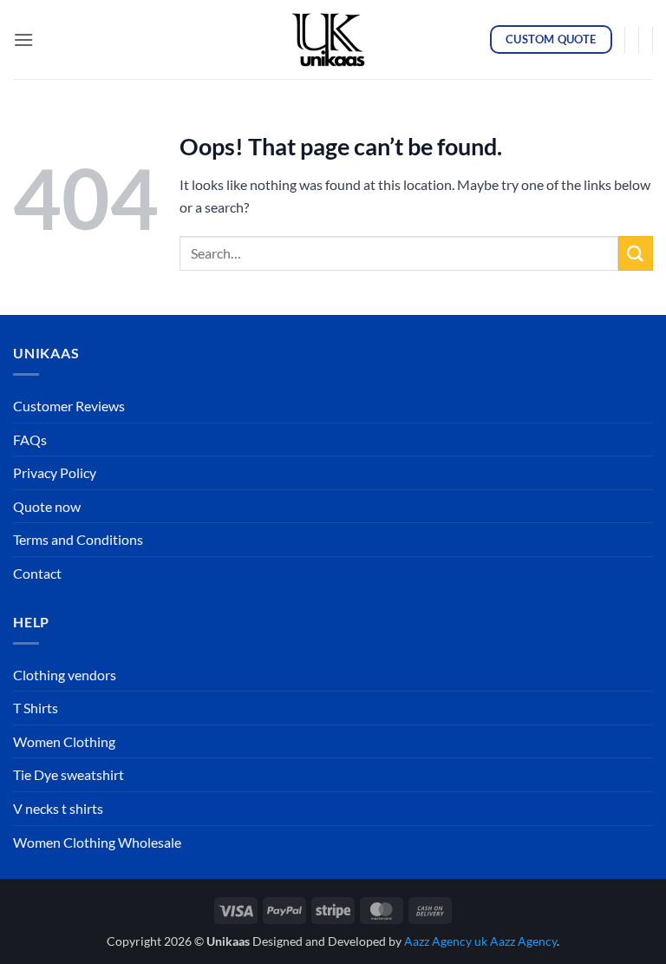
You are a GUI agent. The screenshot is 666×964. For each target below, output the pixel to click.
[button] (23, 39)
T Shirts (35, 707)
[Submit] (635, 253)
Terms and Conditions (78, 539)
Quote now (47, 506)
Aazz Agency (523, 941)
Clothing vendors (64, 674)
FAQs (30, 439)
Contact (37, 573)
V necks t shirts (58, 808)
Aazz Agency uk (445, 941)
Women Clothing (64, 741)
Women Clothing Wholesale (97, 842)
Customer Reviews (69, 405)
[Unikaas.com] (333, 39)
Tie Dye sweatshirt (68, 774)
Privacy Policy (54, 472)
